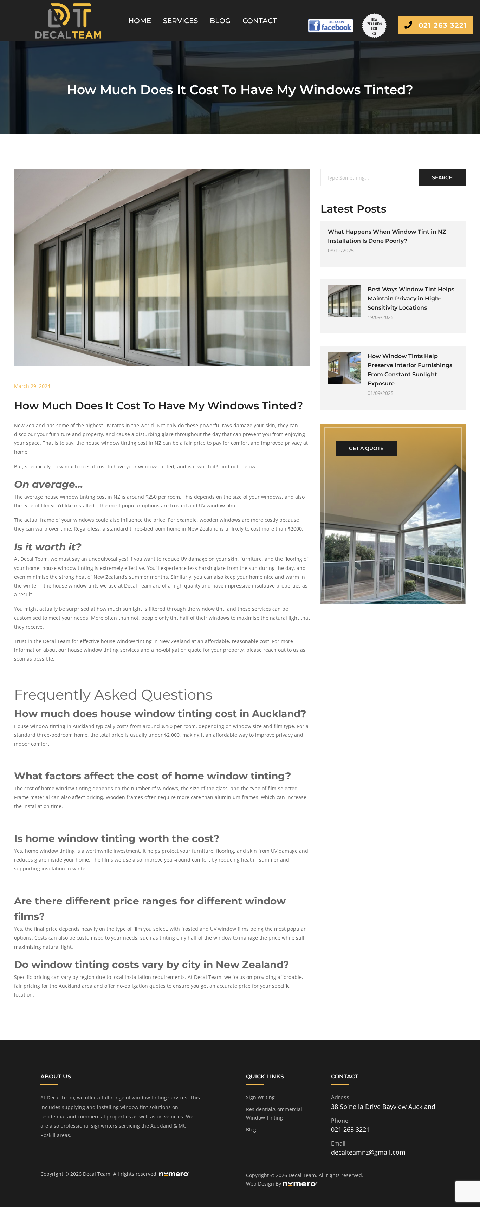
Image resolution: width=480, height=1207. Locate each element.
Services (180, 21)
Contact (259, 21)
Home (139, 21)
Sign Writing (260, 1097)
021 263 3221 (441, 25)
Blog (220, 21)
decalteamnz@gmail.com (368, 1152)
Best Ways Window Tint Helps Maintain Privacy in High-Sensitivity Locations (411, 298)
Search (442, 177)
